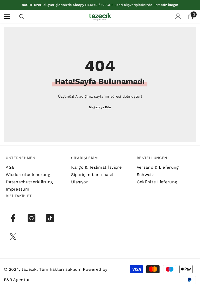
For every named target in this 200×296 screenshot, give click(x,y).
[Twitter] (13, 236)
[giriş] (178, 16)
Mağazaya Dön (100, 107)
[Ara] (22, 17)
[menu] (7, 16)
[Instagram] (31, 218)
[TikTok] (50, 218)
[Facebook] (13, 218)
